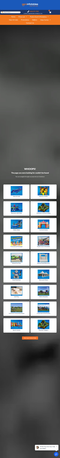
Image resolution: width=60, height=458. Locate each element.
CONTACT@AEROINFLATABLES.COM (33, 13)
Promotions (25, 20)
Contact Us (30, 23)
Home (13, 17)
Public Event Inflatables (38, 17)
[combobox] (10, 12)
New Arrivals (13, 20)
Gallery (34, 20)
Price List (22, 17)
